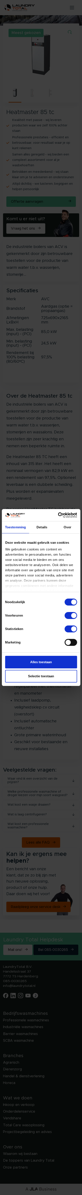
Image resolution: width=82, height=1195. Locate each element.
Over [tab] (67, 527)
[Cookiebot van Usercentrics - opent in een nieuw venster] (58, 515)
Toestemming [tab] (15, 527)
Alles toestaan (41, 662)
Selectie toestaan (41, 676)
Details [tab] (42, 527)
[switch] (71, 615)
